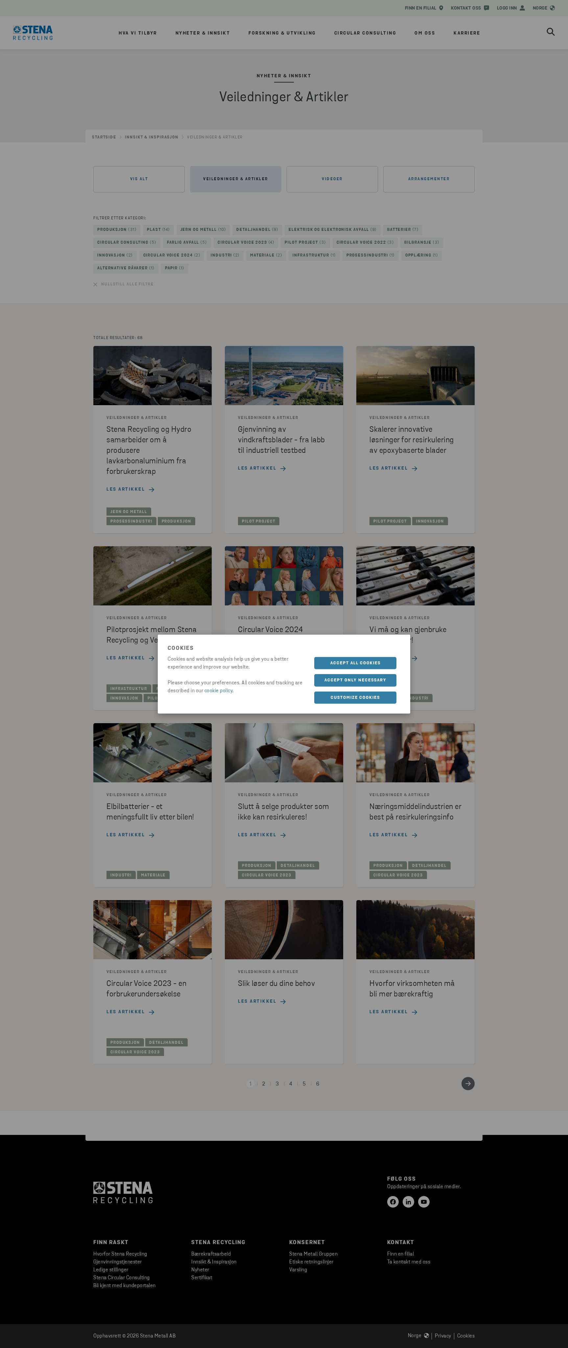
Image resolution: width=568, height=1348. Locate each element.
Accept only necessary (355, 680)
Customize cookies (355, 697)
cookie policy (218, 690)
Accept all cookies (355, 663)
